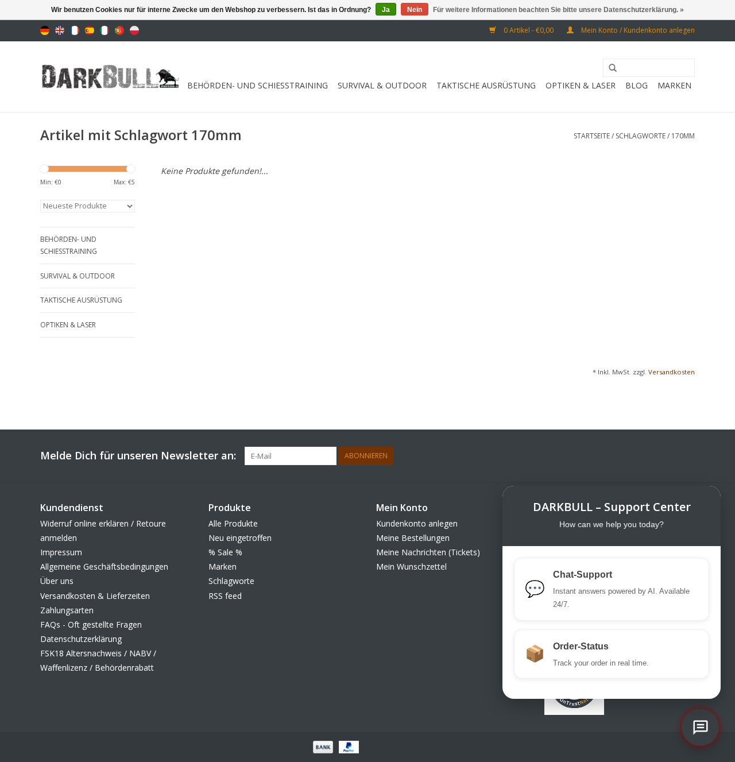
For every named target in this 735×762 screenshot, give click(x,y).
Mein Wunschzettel (411, 566)
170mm (683, 136)
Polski (134, 30)
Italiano (104, 30)
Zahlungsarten (67, 610)
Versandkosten (671, 372)
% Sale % (225, 552)
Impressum (61, 552)
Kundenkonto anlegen (417, 523)
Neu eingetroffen (240, 537)
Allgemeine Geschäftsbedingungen (104, 566)
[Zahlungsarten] (322, 746)
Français (74, 30)
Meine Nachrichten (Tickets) (428, 552)
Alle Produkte (233, 523)
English (59, 30)
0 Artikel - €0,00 (528, 30)
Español (89, 30)
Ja (386, 10)
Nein (414, 10)
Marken (674, 85)
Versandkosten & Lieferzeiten (95, 595)
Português (119, 30)
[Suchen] (608, 68)
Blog (636, 85)
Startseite (592, 136)
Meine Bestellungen (413, 537)
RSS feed (225, 595)
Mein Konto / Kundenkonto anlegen (637, 30)
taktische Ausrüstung (486, 85)
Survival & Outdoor (382, 85)
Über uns (57, 580)
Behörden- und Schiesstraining (257, 85)
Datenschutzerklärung (81, 638)
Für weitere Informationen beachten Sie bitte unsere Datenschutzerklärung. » (558, 10)
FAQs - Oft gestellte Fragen (91, 624)
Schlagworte (641, 136)
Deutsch (44, 30)
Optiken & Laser (581, 85)
